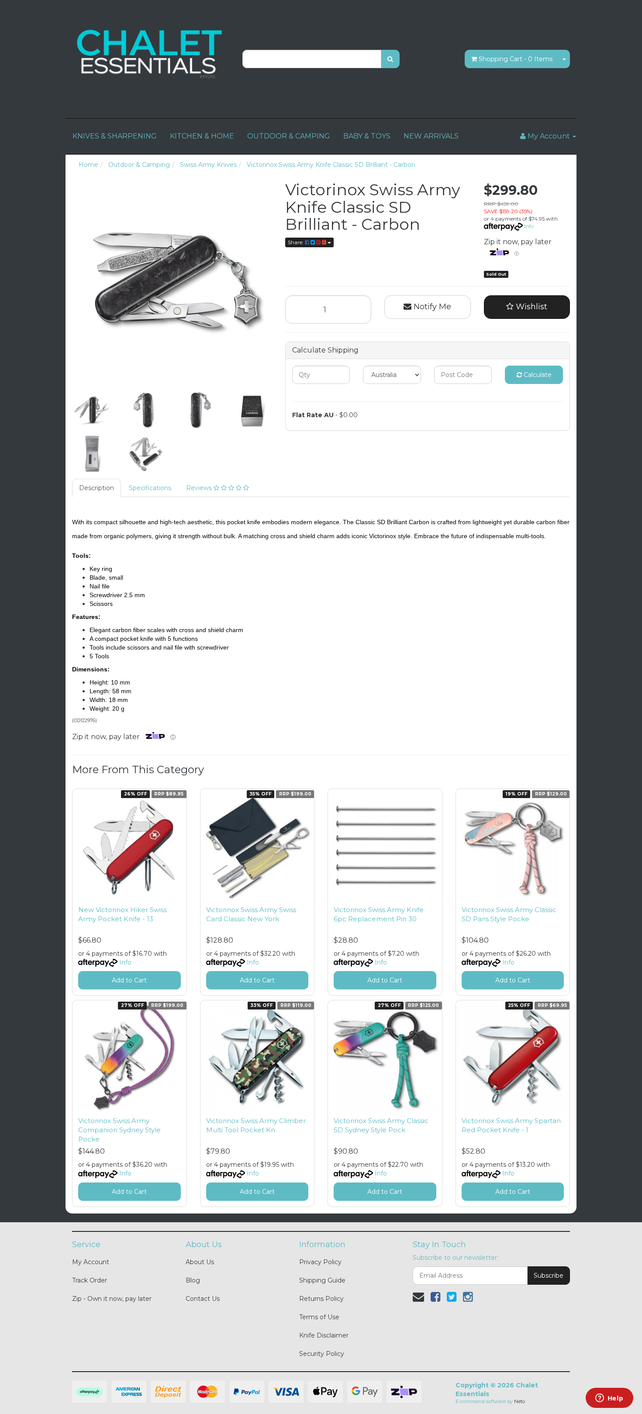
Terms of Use (319, 1317)
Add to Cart (129, 980)
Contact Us (203, 1299)
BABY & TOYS (366, 136)
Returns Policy (321, 1299)
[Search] (390, 59)
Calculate (537, 375)
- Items (515, 59)
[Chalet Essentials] (150, 54)
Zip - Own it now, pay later (112, 1299)
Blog (193, 1280)
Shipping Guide (322, 1280)
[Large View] (92, 410)
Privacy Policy (320, 1262)
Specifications (150, 488)
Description (96, 488)
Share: (296, 242)
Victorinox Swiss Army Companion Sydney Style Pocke (119, 1130)
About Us (200, 1262)
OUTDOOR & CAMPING (288, 136)
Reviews (200, 488)
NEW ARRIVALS (431, 136)
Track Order (89, 1280)
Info (529, 226)
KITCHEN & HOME (202, 136)
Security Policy (321, 1354)
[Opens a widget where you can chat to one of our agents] (609, 1399)
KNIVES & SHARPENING (114, 136)
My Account (90, 1262)
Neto (519, 1401)
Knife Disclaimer (324, 1335)
